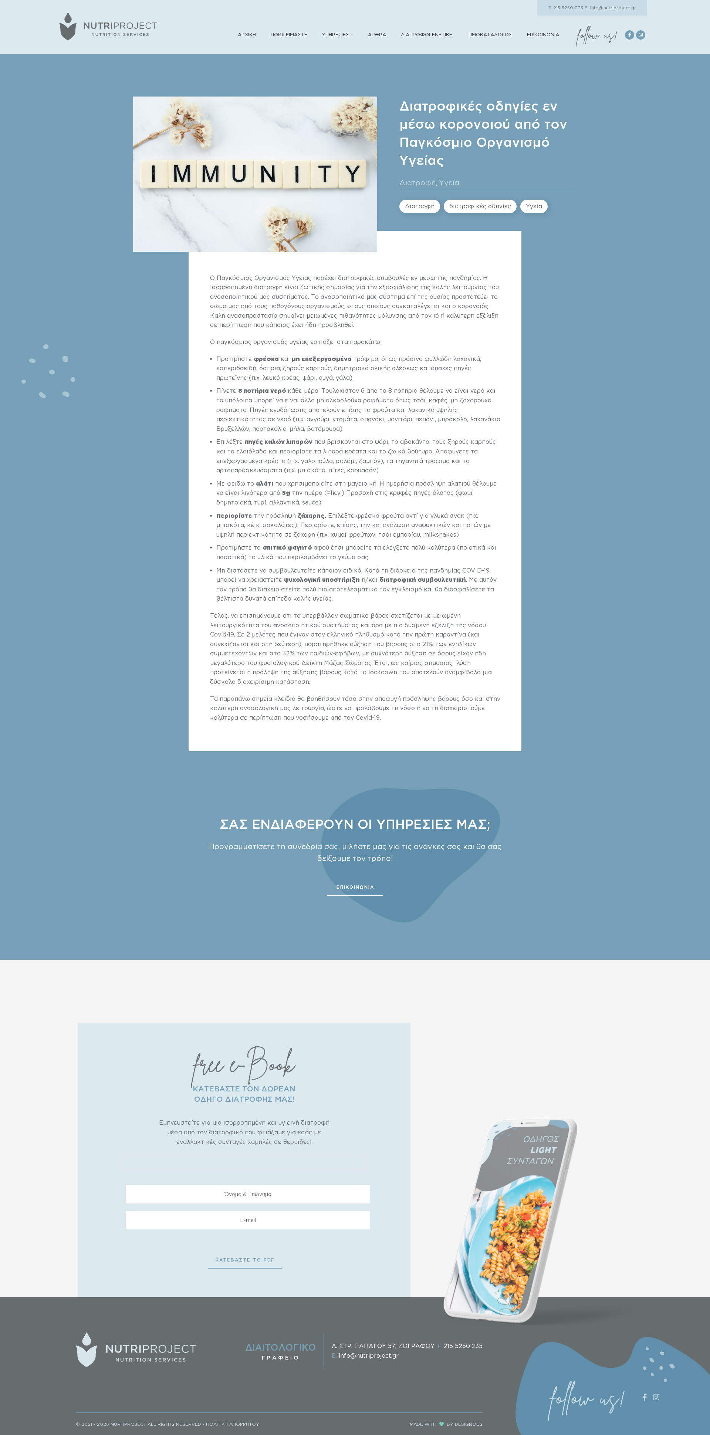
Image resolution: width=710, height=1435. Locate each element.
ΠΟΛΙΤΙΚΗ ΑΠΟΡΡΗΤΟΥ (232, 1424)
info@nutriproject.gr (610, 7)
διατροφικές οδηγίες (480, 206)
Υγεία (449, 182)
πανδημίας (464, 277)
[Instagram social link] (640, 35)
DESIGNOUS (469, 1424)
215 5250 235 (565, 7)
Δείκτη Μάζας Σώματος (336, 662)
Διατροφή (417, 182)
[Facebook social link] (629, 35)
